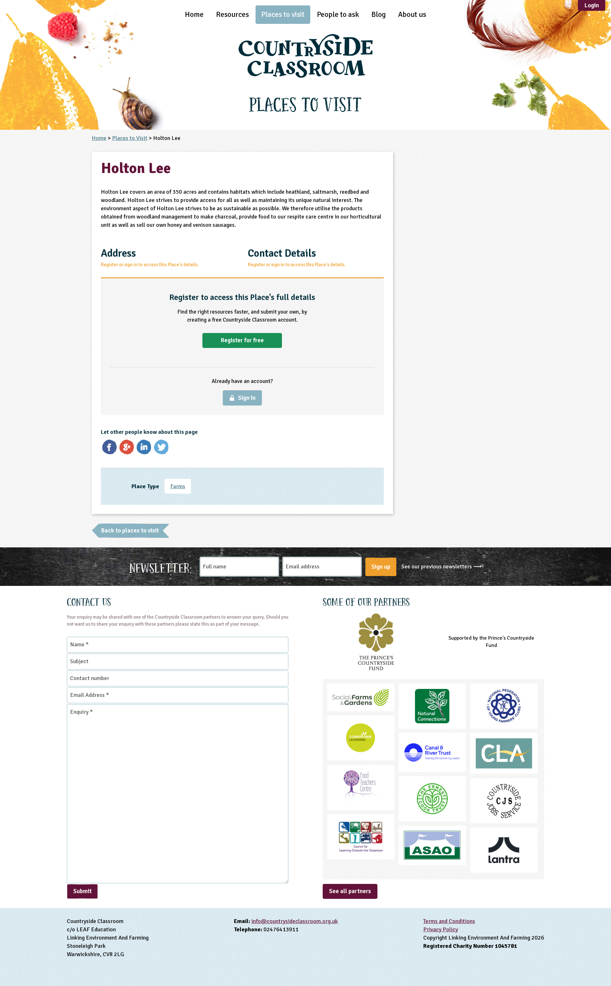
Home (194, 14)
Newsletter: (161, 567)
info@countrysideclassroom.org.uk (294, 921)
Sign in (247, 398)
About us (412, 14)
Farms (177, 486)
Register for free (242, 340)
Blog (378, 14)
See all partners (350, 891)
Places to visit (283, 14)
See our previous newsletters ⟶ (441, 566)
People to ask (338, 14)
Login (591, 5)
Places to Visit (129, 138)
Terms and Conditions (449, 921)
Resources (232, 14)
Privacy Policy (440, 929)
